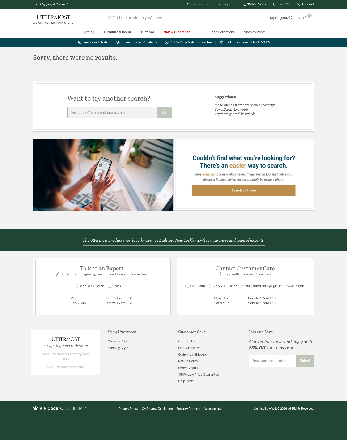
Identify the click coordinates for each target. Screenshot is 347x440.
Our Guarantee (198, 4)
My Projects (279, 18)
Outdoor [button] (147, 32)
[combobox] (173, 18)
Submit (305, 360)
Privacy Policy (128, 408)
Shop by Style (118, 348)
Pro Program (224, 4)
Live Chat (285, 4)
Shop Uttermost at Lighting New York (65, 357)
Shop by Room (118, 341)
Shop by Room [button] (255, 32)
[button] (305, 4)
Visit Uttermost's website (65, 367)
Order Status (188, 368)
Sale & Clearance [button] (177, 32)
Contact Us (186, 341)
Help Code (186, 381)
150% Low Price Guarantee (198, 374)
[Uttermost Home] (53, 18)
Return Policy (188, 361)
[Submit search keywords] (164, 112)
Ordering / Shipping (192, 354)
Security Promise (188, 408)
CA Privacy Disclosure (157, 408)
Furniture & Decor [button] (117, 32)
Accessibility (213, 408)
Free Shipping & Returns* (50, 4)
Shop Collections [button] (222, 32)
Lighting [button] (87, 32)
